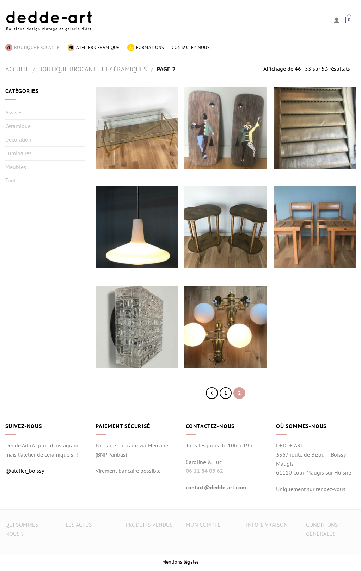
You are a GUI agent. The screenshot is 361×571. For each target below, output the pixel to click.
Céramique (18, 126)
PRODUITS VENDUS (149, 524)
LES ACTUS (79, 524)
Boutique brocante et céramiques (92, 69)
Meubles (15, 166)
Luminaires (18, 153)
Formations (150, 47)
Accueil (17, 69)
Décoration (18, 139)
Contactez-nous (191, 47)
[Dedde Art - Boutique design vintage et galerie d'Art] (49, 20)
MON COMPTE (203, 524)
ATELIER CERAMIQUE (97, 47)
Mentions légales (180, 561)
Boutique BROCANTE (37, 47)
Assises (14, 112)
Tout (10, 180)
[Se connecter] (336, 20)
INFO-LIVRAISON (267, 524)
